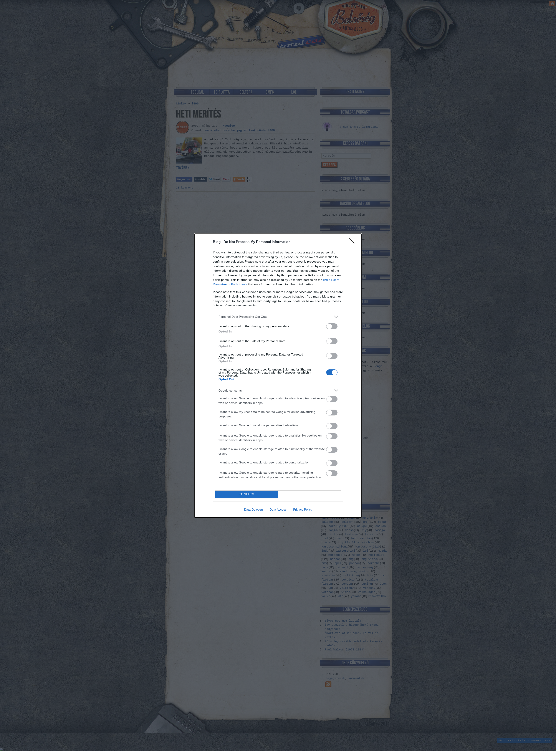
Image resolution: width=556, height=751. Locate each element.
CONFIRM (247, 494)
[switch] (332, 326)
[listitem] (278, 316)
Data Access (278, 509)
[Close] (353, 242)
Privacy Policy (302, 509)
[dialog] (278, 376)
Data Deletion (253, 509)
